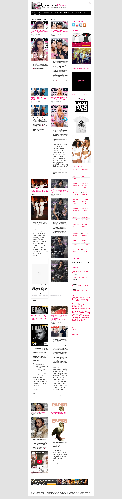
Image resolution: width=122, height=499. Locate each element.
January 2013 (75, 233)
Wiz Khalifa (85, 319)
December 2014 (85, 208)
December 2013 (85, 219)
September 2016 (76, 187)
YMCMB (74, 320)
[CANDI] (38, 12)
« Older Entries (34, 476)
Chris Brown (76, 300)
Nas (78, 313)
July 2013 (74, 226)
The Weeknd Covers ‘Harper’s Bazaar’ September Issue (59, 31)
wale (81, 319)
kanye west (77, 307)
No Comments (38, 34)
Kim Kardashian (85, 308)
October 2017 (84, 171)
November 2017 (76, 171)
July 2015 (84, 201)
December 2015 (76, 196)
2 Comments (38, 413)
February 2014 (85, 217)
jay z (81, 305)
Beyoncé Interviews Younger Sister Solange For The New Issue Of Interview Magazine (39, 190)
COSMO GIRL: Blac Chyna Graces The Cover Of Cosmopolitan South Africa (59, 98)
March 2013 (75, 231)
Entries (74, 329)
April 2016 (75, 192)
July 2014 (84, 212)
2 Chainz (73, 297)
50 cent (77, 297)
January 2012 (75, 247)
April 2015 (84, 203)
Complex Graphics (36, 496)
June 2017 (84, 176)
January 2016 (84, 194)
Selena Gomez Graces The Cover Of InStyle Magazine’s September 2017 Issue (39, 31)
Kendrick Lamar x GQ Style (39, 412)
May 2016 (84, 190)
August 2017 (84, 174)
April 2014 (84, 215)
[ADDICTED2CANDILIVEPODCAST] (67, 12)
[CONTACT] (85, 12)
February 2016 (75, 194)
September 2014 (85, 210)
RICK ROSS (77, 316)
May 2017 (74, 178)
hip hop (75, 303)
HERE (34, 68)
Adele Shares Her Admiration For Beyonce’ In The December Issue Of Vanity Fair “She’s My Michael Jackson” (59, 318)
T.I (73, 317)
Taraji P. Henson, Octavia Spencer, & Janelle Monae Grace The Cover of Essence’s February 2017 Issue (59, 191)
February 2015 (85, 206)
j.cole (86, 303)
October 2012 (84, 235)
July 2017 (74, 176)
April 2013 (84, 228)
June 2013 (84, 226)
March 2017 (75, 181)
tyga (73, 319)
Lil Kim (82, 309)
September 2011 (76, 251)
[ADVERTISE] (78, 12)
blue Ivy (87, 299)
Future (87, 302)
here (37, 300)
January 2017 (75, 183)
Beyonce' (76, 299)
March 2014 (75, 217)
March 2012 (75, 244)
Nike (73, 314)
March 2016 (84, 192)
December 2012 (85, 233)
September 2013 (76, 224)
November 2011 (76, 249)
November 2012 (76, 235)
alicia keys (82, 297)
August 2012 (84, 237)
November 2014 (76, 210)
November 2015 (85, 196)
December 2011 (85, 247)
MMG (74, 313)
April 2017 (84, 178)
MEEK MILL (85, 311)
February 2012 (85, 244)
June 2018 (75, 169)
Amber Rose (88, 297)
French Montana (81, 302)
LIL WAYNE (76, 311)
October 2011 (84, 249)
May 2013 (74, 228)
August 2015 (75, 201)
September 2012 (76, 237)
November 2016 (76, 185)
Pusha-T (80, 314)
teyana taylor (77, 317)
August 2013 (84, 224)
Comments (75, 332)
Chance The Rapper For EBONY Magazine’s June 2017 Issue (38, 98)
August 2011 (84, 251)
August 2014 (75, 212)
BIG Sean (83, 299)
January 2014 (75, 219)
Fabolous (74, 302)
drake (86, 300)
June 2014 (75, 215)
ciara (82, 300)
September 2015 (85, 199)
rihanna (85, 316)
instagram (82, 303)
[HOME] (33, 12)
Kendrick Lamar (75, 308)
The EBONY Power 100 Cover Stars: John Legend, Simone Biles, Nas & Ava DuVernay (38, 317)
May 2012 (74, 242)
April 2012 (84, 242)
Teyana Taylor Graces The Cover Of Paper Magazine (58, 412)
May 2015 (74, 203)
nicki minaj (85, 313)
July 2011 (74, 253)
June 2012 (84, 240)
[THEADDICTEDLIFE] (36, 14)
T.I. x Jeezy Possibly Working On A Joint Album (81, 290)
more (32, 70)
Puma (77, 314)
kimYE (73, 309)
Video (77, 319)
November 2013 (76, 222)
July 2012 (74, 240)
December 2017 (85, 169)
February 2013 (85, 231)
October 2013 (84, 222)
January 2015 (75, 208)
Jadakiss (73, 305)
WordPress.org (75, 334)
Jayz (77, 305)
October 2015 (75, 199)
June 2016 (75, 190)
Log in (73, 327)
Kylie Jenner (77, 309)
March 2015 (75, 206)
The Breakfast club (85, 317)
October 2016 (84, 185)
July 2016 (84, 187)
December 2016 (85, 183)
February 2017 (85, 181)
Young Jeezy (80, 320)
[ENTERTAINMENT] (45, 12)
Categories (74, 260)
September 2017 (76, 174)
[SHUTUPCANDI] (54, 12)
